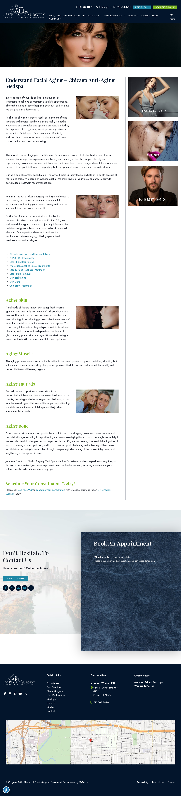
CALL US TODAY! (15, 578)
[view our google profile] (84, 7)
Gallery (51, 703)
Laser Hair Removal (20, 274)
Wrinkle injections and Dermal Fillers (29, 254)
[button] (142, 7)
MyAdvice (83, 782)
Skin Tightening (17, 278)
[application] (78, 15)
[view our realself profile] (92, 7)
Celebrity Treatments (20, 286)
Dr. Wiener (53, 683)
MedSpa (51, 699)
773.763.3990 (123, 7)
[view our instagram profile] (81, 7)
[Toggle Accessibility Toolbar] (6, 789)
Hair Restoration (56, 695)
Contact (51, 711)
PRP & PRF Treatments (21, 258)
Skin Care (14, 282)
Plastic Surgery (55, 691)
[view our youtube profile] (88, 7)
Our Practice (54, 687)
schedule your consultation (50, 490)
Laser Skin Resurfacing (21, 262)
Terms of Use (158, 782)
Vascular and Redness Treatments (27, 270)
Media (50, 707)
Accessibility (142, 782)
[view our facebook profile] (77, 7)
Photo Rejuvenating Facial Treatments (29, 266)
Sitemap (171, 782)
